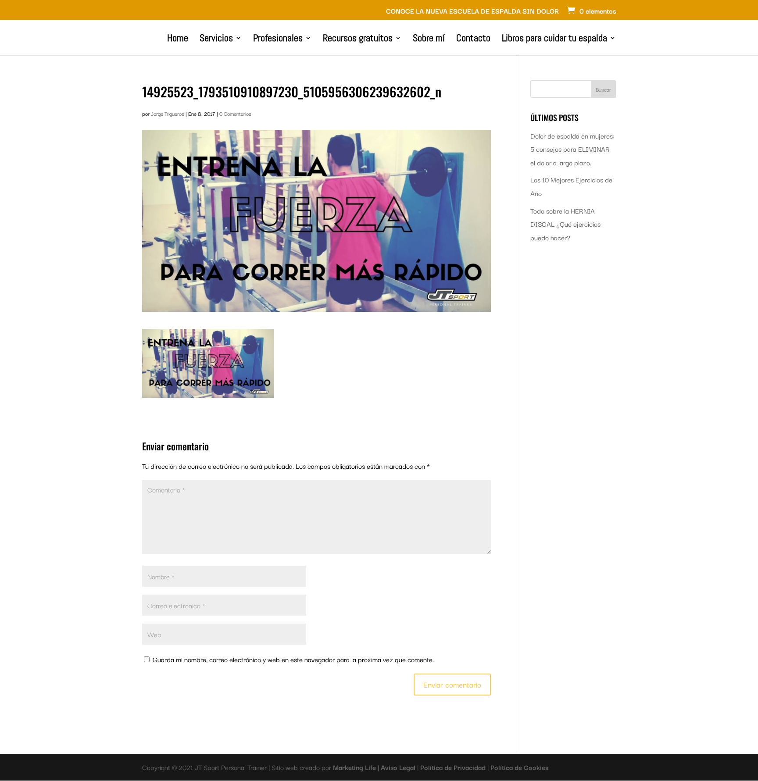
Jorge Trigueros (167, 113)
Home (177, 39)
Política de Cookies (519, 767)
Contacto (473, 39)
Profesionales (278, 39)
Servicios (216, 39)
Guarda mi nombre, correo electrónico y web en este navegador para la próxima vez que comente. (293, 659)
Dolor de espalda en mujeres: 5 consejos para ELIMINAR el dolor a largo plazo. (572, 149)
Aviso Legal (399, 767)
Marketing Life (355, 767)
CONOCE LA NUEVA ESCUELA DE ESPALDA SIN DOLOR (472, 11)
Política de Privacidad (453, 767)
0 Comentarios (235, 113)
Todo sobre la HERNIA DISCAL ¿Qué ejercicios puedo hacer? (565, 224)
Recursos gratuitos (358, 39)
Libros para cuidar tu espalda (554, 39)
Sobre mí (429, 39)
